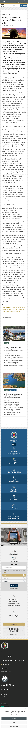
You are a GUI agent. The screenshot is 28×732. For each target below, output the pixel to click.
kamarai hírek (13, 390)
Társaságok (6, 578)
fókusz (6, 343)
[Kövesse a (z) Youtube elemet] (4, 1)
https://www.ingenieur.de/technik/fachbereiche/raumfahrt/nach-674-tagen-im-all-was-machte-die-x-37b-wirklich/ (14, 309)
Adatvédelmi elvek (5, 697)
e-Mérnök (24, 5)
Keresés (14, 585)
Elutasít (14, 722)
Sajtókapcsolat (5, 689)
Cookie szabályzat (13, 729)
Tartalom (5, 581)
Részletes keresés (14, 588)
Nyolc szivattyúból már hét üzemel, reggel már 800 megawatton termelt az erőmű (13, 348)
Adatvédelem (4, 668)
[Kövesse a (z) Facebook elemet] (2, 1)
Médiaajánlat (4, 694)
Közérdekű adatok (6, 671)
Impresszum (4, 692)
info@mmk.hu (6, 652)
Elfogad (14, 718)
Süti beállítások (14, 726)
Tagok (4, 575)
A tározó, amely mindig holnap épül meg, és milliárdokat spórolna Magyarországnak (13, 395)
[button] (26, 708)
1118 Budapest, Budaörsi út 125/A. (13, 660)
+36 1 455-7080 (7, 656)
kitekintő (11, 25)
